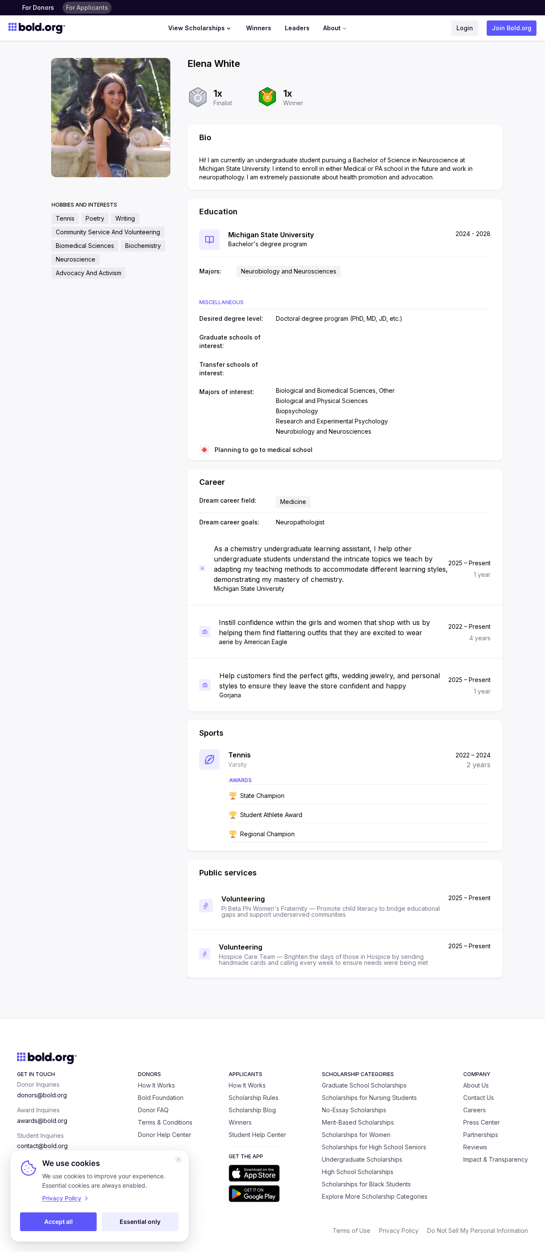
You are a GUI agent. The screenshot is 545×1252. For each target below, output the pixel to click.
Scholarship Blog (252, 1110)
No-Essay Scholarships (354, 1110)
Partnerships (480, 1134)
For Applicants (87, 7)
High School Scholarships (357, 1171)
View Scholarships (196, 28)
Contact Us (478, 1097)
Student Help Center (257, 1134)
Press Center (481, 1122)
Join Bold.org (511, 28)
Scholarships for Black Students (366, 1184)
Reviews (475, 1147)
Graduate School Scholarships (364, 1085)
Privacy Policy (399, 1230)
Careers (474, 1110)
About (332, 28)
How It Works (156, 1085)
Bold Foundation (161, 1097)
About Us (476, 1085)
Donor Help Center (164, 1134)
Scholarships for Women (356, 1134)
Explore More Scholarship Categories (374, 1196)
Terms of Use (351, 1230)
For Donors (38, 7)
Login (464, 28)
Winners (258, 28)
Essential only (140, 1221)
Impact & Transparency (495, 1159)
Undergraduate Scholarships (362, 1159)
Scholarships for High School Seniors (374, 1147)
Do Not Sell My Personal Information (477, 1230)
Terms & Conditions (165, 1122)
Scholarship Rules (253, 1097)
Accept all (58, 1221)
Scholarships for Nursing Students (369, 1097)
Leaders (297, 28)
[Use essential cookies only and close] (178, 1159)
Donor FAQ (153, 1110)
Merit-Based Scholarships (358, 1122)
